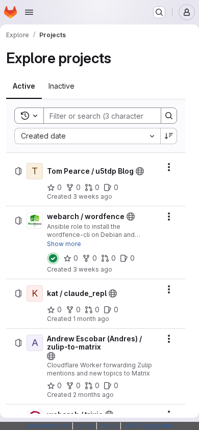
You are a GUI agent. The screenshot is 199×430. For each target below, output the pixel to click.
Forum (84, 425)
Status (108, 425)
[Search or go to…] (159, 12)
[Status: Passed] (53, 258)
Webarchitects (48, 425)
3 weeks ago (92, 196)
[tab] (24, 86)
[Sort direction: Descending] (169, 136)
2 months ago (93, 394)
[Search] (169, 116)
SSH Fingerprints (148, 425)
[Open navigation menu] (29, 12)
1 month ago (91, 318)
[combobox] (87, 136)
